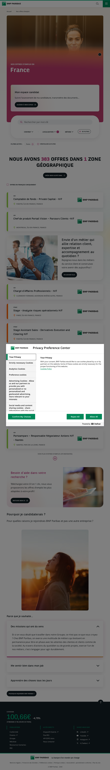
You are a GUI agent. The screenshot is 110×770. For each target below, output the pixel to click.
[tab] (21, 357)
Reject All (75, 416)
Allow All (94, 416)
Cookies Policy (46, 369)
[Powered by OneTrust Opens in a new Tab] (92, 424)
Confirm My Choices (21, 416)
